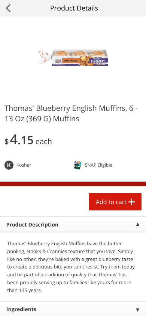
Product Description (32, 224)
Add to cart (111, 202)
